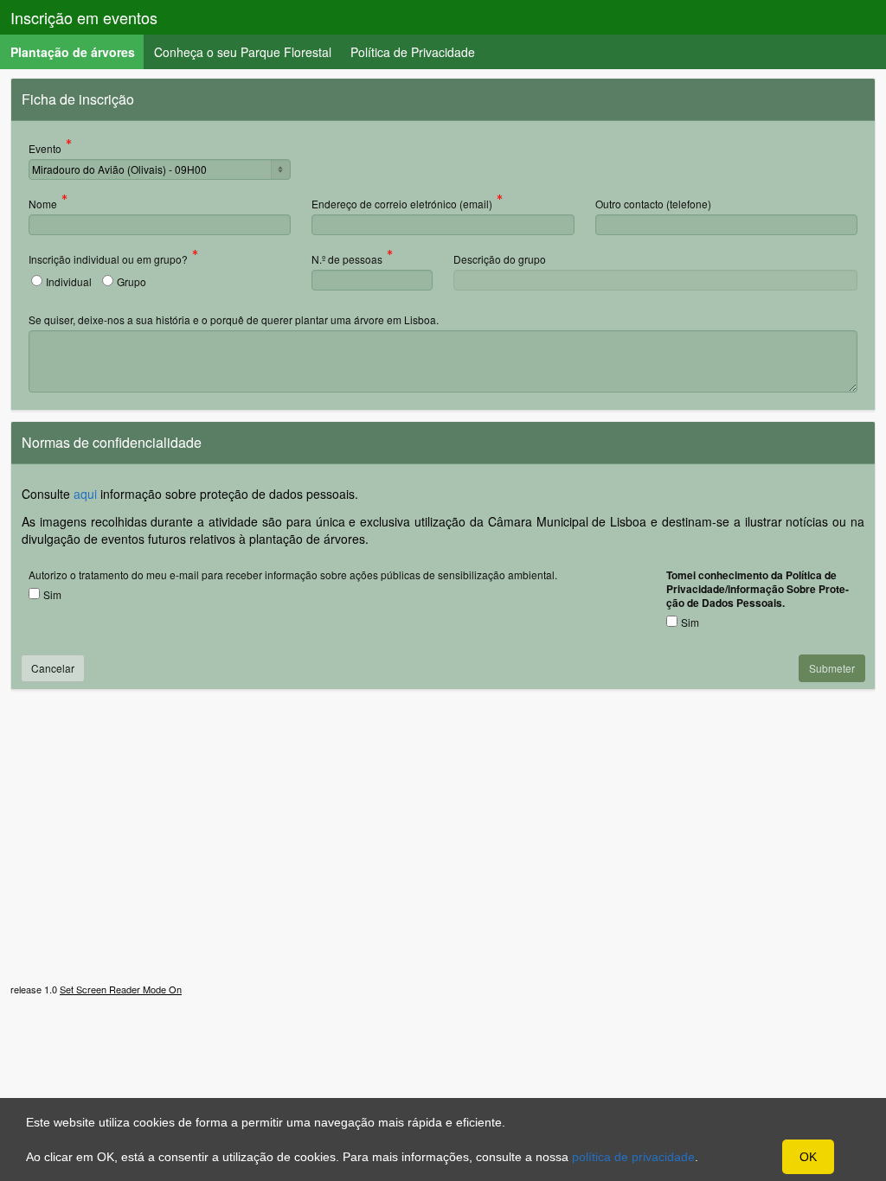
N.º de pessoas (346, 260)
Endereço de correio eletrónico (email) (401, 204)
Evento (45, 149)
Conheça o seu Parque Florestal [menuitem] (242, 52)
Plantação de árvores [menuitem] (77, 51)
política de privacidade (633, 1157)
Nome (43, 204)
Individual (69, 281)
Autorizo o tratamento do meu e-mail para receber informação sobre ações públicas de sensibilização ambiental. (293, 574)
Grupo (131, 281)
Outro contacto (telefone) (653, 203)
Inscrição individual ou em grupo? (108, 260)
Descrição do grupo (499, 259)
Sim (52, 594)
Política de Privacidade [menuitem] (412, 52)
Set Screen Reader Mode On (121, 989)
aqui (85, 493)
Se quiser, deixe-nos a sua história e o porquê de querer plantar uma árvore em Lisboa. (234, 319)
